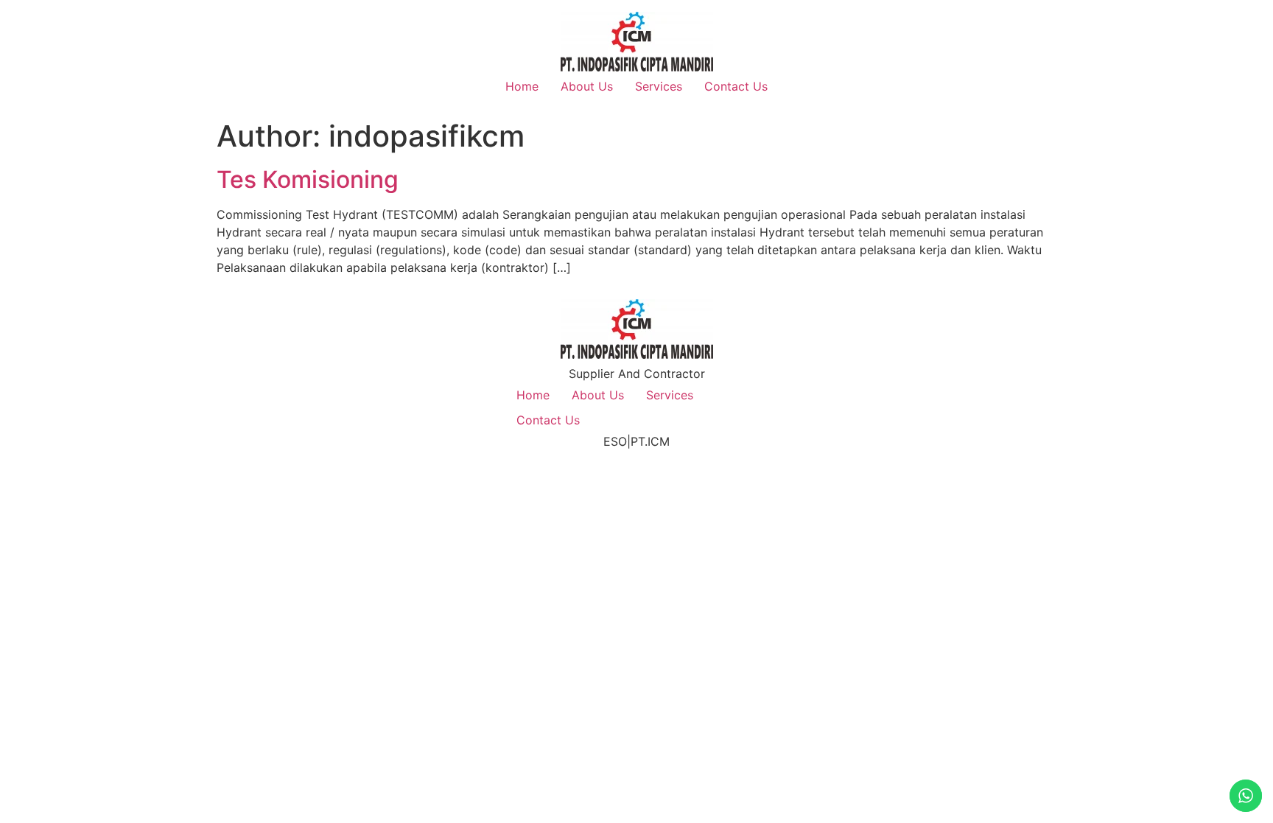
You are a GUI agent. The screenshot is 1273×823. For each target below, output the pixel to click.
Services (658, 86)
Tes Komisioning (308, 179)
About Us (587, 86)
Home (522, 86)
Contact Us (736, 86)
